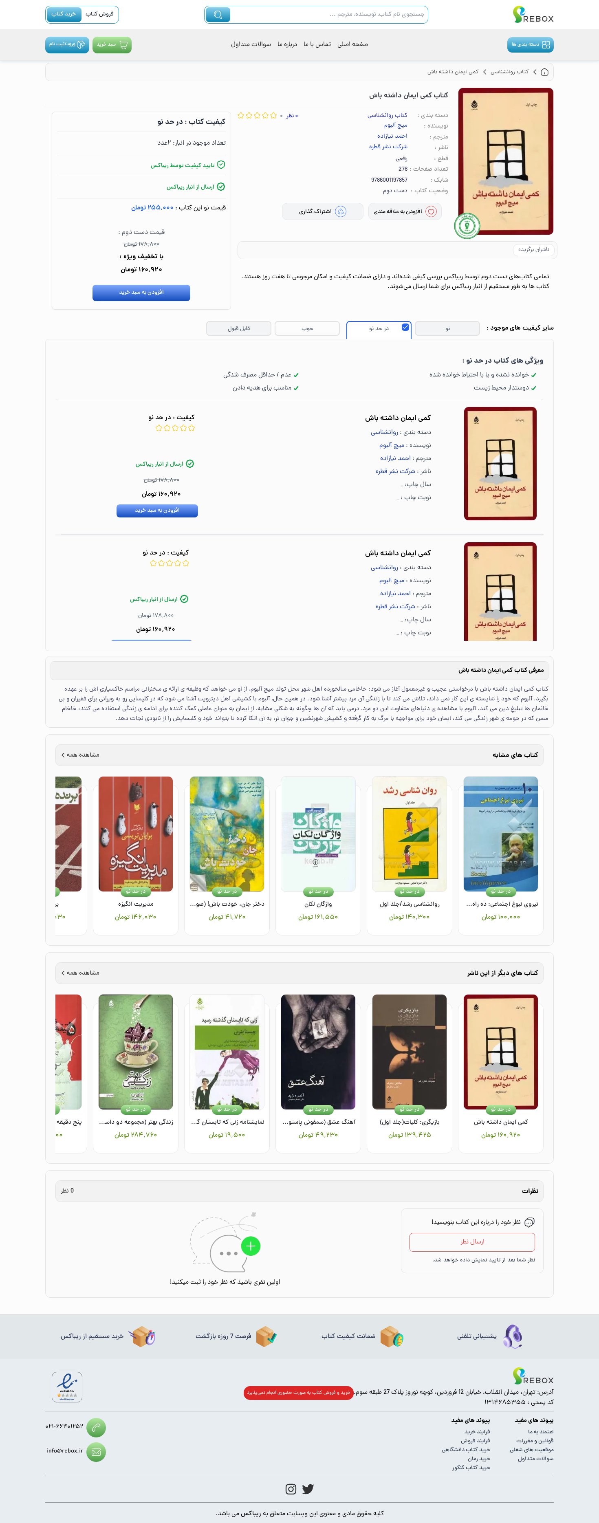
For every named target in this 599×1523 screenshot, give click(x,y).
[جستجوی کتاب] (218, 14)
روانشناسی (384, 433)
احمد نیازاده (392, 136)
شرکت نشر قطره (388, 147)
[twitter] (308, 1489)
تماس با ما (317, 45)
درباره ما (287, 45)
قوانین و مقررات (535, 1441)
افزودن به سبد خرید (141, 292)
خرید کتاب (63, 14)
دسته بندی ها (525, 44)
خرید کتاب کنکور (471, 1468)
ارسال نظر (472, 1242)
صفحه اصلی (352, 45)
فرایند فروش (475, 1441)
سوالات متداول (251, 45)
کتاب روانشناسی (387, 116)
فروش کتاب (100, 14)
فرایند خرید (477, 1432)
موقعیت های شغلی (532, 1450)
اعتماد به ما (541, 1432)
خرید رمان (479, 1459)
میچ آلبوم (395, 125)
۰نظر (292, 116)
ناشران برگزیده (533, 250)
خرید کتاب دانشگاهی (466, 1450)
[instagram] (291, 1489)
